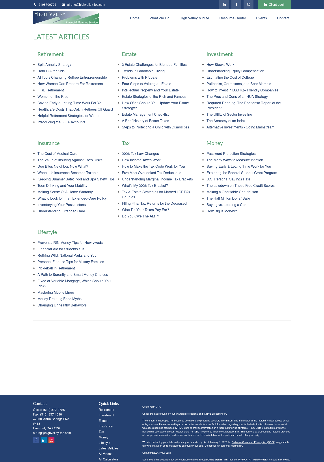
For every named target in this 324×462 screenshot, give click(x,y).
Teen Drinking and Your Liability (62, 185)
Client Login (277, 4)
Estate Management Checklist (145, 114)
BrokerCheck (219, 413)
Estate (103, 420)
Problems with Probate (139, 77)
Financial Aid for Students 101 (61, 248)
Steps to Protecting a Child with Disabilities (155, 127)
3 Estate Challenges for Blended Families (154, 64)
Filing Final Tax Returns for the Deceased (154, 203)
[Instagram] (248, 4)
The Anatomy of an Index (226, 120)
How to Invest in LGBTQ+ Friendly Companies (242, 90)
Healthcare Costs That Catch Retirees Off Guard (75, 109)
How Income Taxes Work (141, 159)
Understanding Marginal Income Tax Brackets (157, 179)
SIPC (249, 459)
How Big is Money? (222, 210)
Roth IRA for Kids (51, 70)
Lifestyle (104, 442)
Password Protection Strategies (231, 153)
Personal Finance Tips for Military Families (70, 261)
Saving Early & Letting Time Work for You (239, 166)
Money (103, 437)
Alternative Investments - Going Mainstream (240, 127)
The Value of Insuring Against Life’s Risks (69, 159)
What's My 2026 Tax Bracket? (145, 185)
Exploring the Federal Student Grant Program (242, 172)
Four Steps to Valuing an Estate (146, 83)
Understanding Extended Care (61, 210)
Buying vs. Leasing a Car (226, 204)
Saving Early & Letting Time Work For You (70, 102)
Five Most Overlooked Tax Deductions (151, 172)
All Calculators (109, 459)
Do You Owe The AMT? (140, 216)
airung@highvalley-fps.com (86, 4)
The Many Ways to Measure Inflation (235, 159)
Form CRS (155, 406)
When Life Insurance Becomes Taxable (68, 172)
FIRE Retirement (50, 90)
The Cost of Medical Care (57, 153)
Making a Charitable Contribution (232, 191)
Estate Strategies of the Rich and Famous (154, 96)
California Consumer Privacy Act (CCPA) (253, 442)
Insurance (106, 426)
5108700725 (47, 4)
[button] (134, 17)
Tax (101, 431)
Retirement (106, 409)
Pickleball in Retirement (56, 268)
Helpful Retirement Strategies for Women (69, 115)
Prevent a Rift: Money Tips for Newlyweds (70, 242)
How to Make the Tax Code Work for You (153, 166)
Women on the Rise (52, 96)
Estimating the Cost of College (230, 77)
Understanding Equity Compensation (235, 70)
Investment (106, 415)
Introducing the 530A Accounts (61, 121)
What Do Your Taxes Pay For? (145, 209)
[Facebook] (236, 4)
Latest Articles (108, 448)
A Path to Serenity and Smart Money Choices (72, 274)
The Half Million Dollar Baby (229, 198)
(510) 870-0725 (54, 409)
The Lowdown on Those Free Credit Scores (241, 185)
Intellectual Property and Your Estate (150, 90)
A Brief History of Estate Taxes (145, 120)
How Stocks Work (220, 64)
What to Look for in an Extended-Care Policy (72, 198)
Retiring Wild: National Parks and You (67, 255)
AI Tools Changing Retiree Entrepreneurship (72, 77)
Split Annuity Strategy (54, 64)
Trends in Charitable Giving (143, 70)
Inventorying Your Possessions (61, 204)
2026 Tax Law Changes (140, 153)
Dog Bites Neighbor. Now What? (62, 166)
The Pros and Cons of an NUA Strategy (237, 96)
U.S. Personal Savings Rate (228, 179)
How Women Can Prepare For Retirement (70, 83)
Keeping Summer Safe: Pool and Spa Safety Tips (76, 179)
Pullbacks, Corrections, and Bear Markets (239, 83)
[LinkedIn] (224, 4)
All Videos (105, 453)
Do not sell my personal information (223, 445)
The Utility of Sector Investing (229, 114)
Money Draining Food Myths (59, 298)
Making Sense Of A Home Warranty (65, 191)
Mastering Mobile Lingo (55, 292)
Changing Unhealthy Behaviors (62, 305)
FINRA (242, 459)
